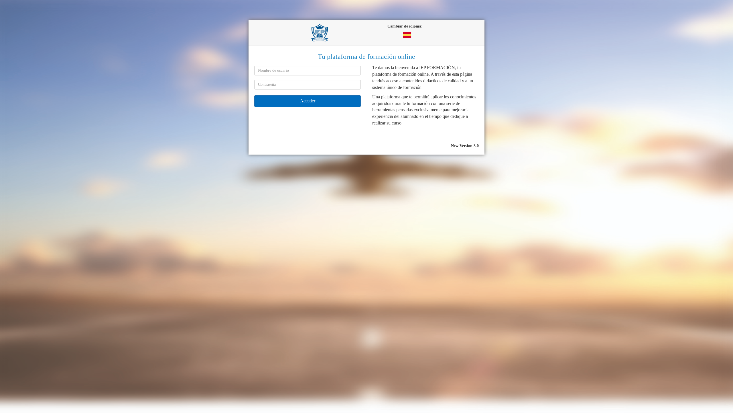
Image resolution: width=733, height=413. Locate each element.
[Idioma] (407, 34)
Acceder (307, 100)
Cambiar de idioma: (405, 26)
